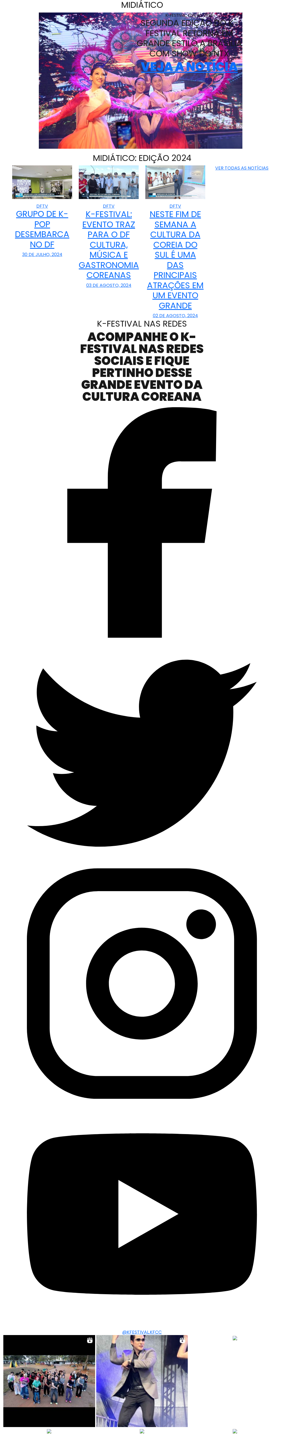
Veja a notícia (189, 66)
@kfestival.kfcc (142, 1332)
